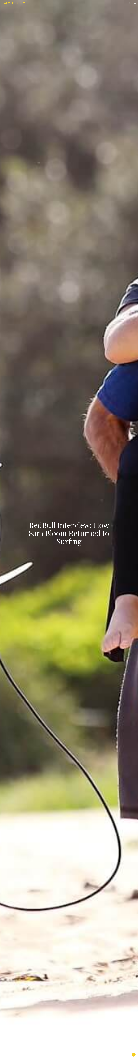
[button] (135, 3)
